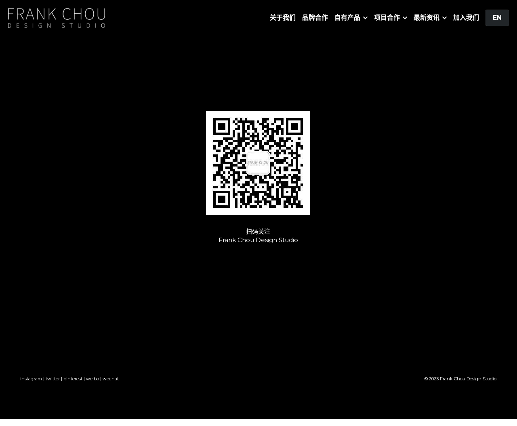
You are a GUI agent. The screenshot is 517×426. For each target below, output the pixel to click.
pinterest (72, 379)
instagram (31, 379)
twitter (53, 379)
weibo (92, 379)
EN (497, 17)
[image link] (56, 17)
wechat (111, 379)
